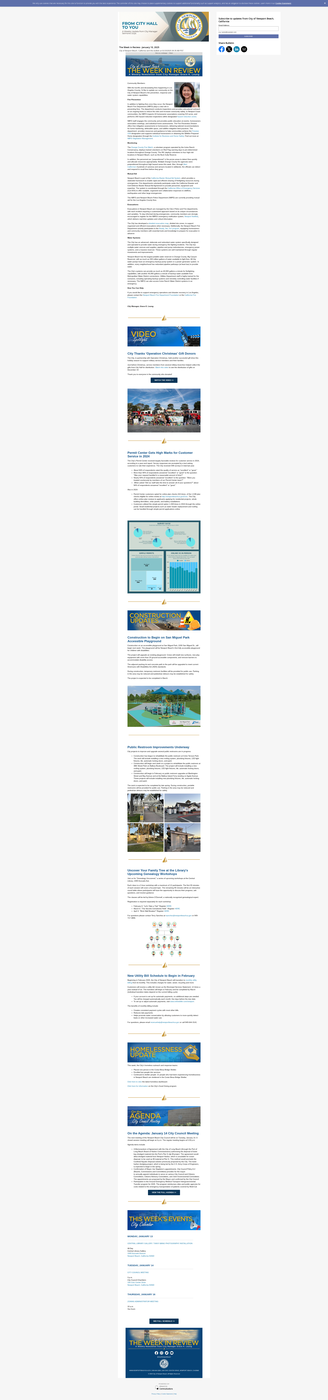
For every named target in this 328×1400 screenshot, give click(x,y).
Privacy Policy (156, 1394)
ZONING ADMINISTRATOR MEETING (142, 1301)
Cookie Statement (283, 3)
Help (175, 1394)
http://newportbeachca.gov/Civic (175, 496)
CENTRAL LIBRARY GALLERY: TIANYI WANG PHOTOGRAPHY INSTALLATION (159, 1243)
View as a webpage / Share (164, 53)
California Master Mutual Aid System (165, 178)
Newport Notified (191, 216)
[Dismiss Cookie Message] (325, 2)
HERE (169, 906)
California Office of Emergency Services (184, 188)
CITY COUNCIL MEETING (138, 1272)
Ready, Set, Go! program (169, 228)
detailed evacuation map (159, 223)
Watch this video (161, 367)
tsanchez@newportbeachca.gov (179, 915)
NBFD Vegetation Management (140, 138)
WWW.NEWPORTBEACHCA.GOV (140, 1370)
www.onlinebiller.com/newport (182, 1001)
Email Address (224, 25)
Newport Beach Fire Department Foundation (161, 295)
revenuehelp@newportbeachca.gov (164, 1022)
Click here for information (137, 1086)
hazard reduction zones (186, 117)
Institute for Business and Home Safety (168, 136)
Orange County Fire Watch (142, 147)
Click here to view (134, 1082)
